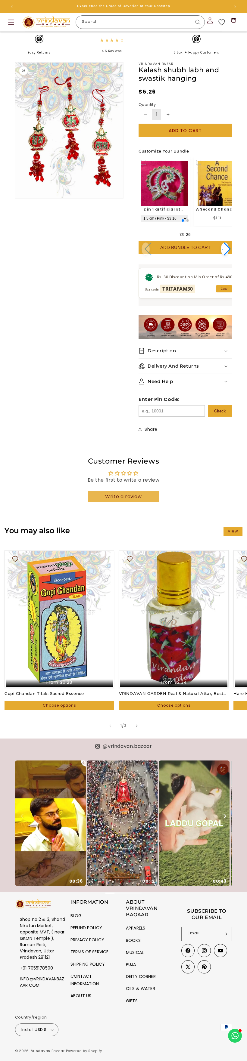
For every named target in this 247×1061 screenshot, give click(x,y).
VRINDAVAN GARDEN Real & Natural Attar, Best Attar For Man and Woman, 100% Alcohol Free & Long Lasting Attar (171, 693)
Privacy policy (87, 940)
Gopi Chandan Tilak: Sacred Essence (44, 693)
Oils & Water (140, 988)
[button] (11, 22)
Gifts (132, 1001)
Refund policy (86, 928)
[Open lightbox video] (50, 823)
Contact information (84, 980)
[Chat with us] (235, 1036)
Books (133, 940)
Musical (135, 952)
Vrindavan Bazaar (48, 1050)
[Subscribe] (225, 934)
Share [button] (151, 429)
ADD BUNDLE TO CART (185, 247)
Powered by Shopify (84, 1050)
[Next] (224, 816)
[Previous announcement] (11, 6)
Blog (76, 916)
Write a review (123, 496)
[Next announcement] (235, 6)
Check (220, 411)
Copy (224, 288)
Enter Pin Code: (159, 399)
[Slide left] (110, 726)
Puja (131, 964)
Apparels (135, 928)
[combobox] (140, 22)
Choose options (59, 705)
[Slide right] (136, 726)
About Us (80, 996)
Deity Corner (141, 976)
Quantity (147, 104)
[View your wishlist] (221, 22)
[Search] (198, 22)
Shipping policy (87, 964)
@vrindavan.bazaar (127, 746)
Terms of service (89, 952)
